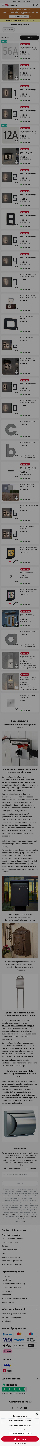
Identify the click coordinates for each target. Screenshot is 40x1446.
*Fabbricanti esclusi (20, 1443)
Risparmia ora (20, 1439)
